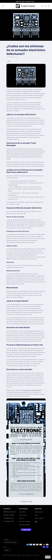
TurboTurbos (9, 555)
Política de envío (35, 555)
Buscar (36, 515)
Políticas (21, 518)
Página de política (39, 518)
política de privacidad (24, 524)
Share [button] (9, 61)
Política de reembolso (26, 555)
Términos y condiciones (25, 521)
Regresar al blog (27, 501)
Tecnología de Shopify (16, 555)
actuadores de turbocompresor (32, 390)
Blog (36, 521)
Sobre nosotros (22, 515)
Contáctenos (22, 511)
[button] (3, 6)
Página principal (39, 511)
